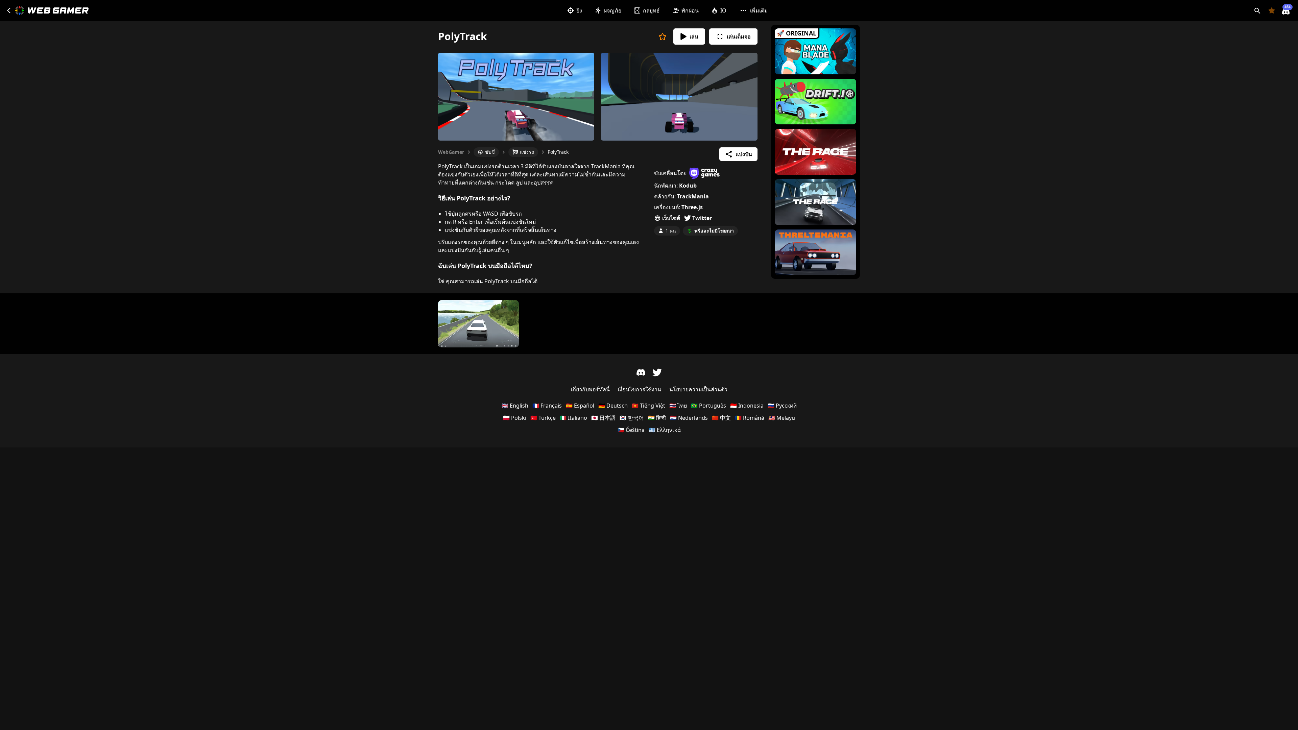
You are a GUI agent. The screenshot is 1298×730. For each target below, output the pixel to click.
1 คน (671, 230)
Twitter (702, 218)
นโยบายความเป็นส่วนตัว (698, 389)
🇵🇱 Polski (514, 417)
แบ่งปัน (744, 154)
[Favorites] (1272, 10)
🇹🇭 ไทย (678, 405)
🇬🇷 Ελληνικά (665, 430)
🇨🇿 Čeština (631, 430)
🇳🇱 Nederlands (689, 417)
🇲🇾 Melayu (781, 417)
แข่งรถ (527, 152)
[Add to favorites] (662, 36)
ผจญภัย (612, 10)
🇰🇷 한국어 (632, 417)
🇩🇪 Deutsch (613, 405)
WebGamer (451, 152)
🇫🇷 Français (547, 405)
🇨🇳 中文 (721, 417)
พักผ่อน (690, 10)
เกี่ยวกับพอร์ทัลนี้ (590, 389)
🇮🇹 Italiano (573, 417)
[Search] (1257, 10)
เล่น (694, 36)
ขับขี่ (490, 152)
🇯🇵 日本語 (603, 417)
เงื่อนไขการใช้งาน (639, 389)
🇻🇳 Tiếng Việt (648, 405)
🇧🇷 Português (708, 405)
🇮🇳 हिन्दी (657, 417)
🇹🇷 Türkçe (543, 417)
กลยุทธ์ (651, 10)
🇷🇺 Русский (782, 405)
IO (723, 10)
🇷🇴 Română (749, 417)
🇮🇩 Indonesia (747, 405)
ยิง (579, 10)
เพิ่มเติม (759, 10)
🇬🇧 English (515, 405)
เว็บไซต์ (671, 218)
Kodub (688, 185)
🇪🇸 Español (580, 405)
